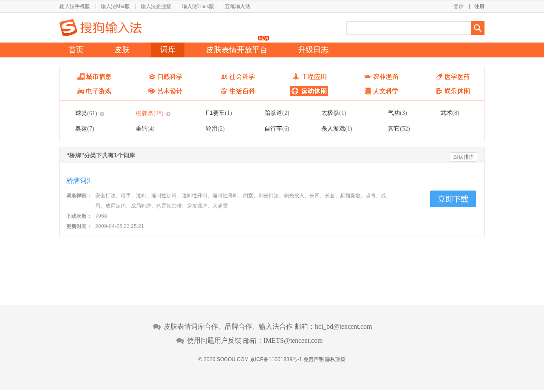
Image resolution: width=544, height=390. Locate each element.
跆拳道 (276, 112)
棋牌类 (150, 113)
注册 (479, 6)
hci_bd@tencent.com (343, 326)
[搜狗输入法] (101, 27)
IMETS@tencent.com (293, 340)
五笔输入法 (237, 6)
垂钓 (145, 128)
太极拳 (333, 112)
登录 (458, 6)
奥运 (84, 128)
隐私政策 (335, 359)
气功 (397, 112)
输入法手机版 (75, 6)
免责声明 (313, 359)
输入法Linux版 (198, 6)
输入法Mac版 (115, 6)
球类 (86, 113)
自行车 (276, 128)
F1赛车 (219, 112)
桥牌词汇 (80, 180)
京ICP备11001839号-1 (276, 359)
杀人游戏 (336, 128)
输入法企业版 (156, 6)
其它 (399, 128)
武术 (449, 112)
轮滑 (215, 128)
